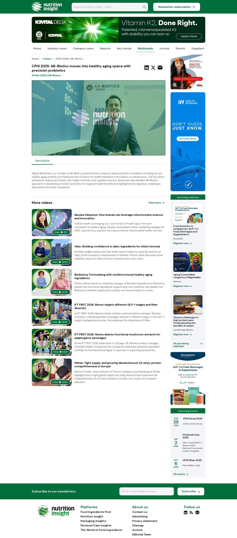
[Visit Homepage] (47, 12)
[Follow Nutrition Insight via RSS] (191, 514)
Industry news (57, 48)
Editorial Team (141, 534)
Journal (164, 48)
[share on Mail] (160, 67)
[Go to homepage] (55, 516)
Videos (47, 58)
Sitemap (137, 525)
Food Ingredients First (96, 512)
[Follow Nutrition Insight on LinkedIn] (186, 514)
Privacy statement (144, 521)
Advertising (139, 516)
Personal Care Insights (96, 525)
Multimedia (145, 48)
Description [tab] (42, 160)
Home (37, 48)
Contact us (139, 512)
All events (179, 474)
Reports (105, 48)
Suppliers (197, 48)
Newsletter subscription (174, 6)
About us (140, 507)
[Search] (144, 7)
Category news (83, 48)
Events (180, 48)
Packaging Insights (93, 521)
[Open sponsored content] (118, 42)
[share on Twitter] (153, 67)
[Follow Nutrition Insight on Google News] (198, 514)
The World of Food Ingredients (101, 530)
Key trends (124, 48)
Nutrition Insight (92, 516)
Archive (137, 530)
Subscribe (189, 491)
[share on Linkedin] (147, 67)
